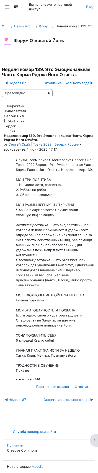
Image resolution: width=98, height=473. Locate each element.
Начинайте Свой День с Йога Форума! (24, 26)
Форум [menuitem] (11, 56)
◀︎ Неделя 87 (15, 83)
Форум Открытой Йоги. (45, 26)
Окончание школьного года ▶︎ (68, 83)
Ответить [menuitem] (82, 387)
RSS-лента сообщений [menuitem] (42, 56)
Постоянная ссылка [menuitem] (52, 387)
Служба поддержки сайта (34, 432)
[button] (18, 7)
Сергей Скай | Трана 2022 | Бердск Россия (43, 144)
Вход (90, 7)
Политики (15, 445)
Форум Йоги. (5, 26)
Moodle (38, 467)
